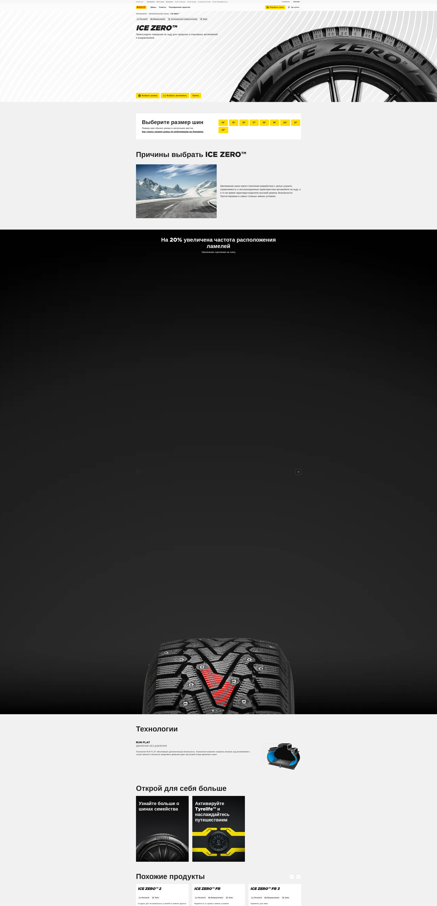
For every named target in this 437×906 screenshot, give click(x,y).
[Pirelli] (143, 7)
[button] (213, 710)
